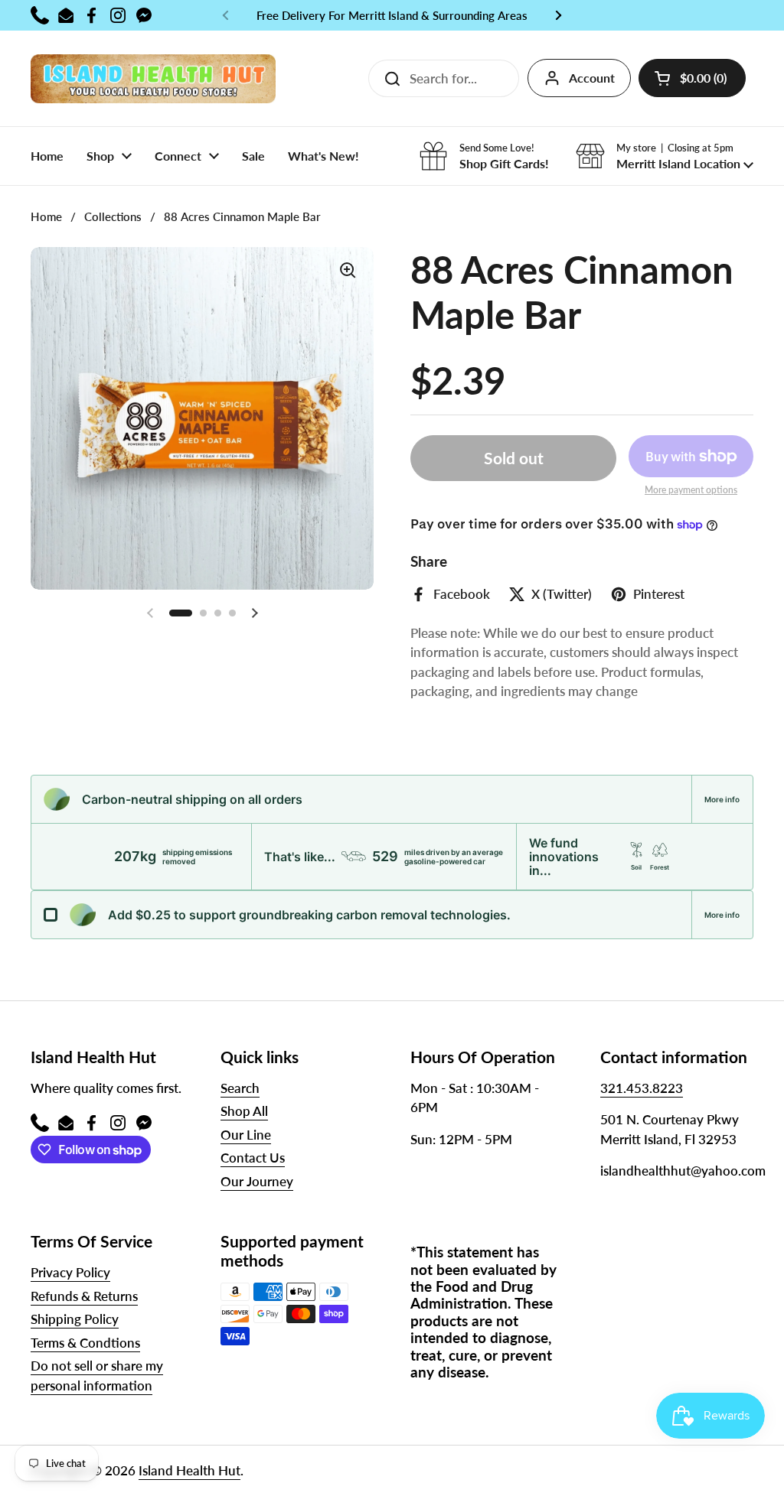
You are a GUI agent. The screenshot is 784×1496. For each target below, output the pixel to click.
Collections (113, 216)
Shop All (244, 1111)
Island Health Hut (189, 1470)
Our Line (245, 1135)
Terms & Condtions (85, 1343)
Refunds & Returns (84, 1296)
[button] (692, 78)
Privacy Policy (70, 1272)
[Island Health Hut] (153, 78)
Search (240, 1088)
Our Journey (256, 1181)
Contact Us (252, 1158)
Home (46, 216)
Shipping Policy (75, 1319)
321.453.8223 (641, 1088)
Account (592, 77)
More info (722, 799)
